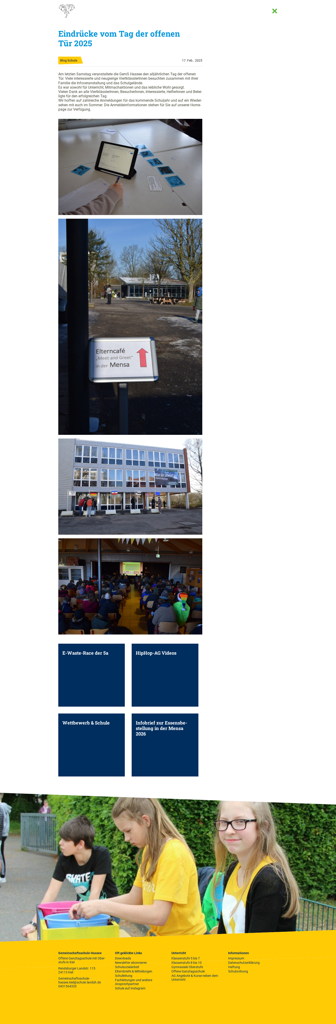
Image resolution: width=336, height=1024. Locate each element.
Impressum (236, 958)
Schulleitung (123, 976)
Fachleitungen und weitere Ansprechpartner (133, 982)
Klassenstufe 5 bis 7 (185, 958)
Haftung (234, 967)
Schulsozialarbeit (127, 967)
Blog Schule (68, 60)
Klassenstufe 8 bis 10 (186, 962)
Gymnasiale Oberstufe (187, 967)
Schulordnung (238, 971)
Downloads (123, 958)
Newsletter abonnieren (131, 962)
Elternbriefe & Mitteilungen (133, 971)
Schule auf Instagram (130, 988)
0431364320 (67, 986)
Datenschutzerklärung (244, 962)
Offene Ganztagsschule (188, 971)
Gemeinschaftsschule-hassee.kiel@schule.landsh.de (79, 980)
